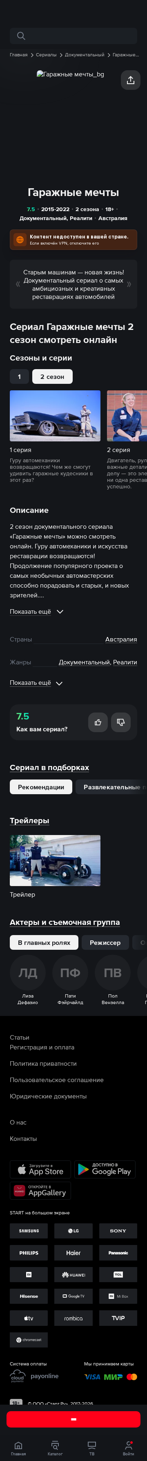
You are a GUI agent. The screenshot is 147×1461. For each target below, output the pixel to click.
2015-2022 (55, 209)
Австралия (112, 218)
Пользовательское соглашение (57, 1079)
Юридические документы (48, 1096)
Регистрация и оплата (42, 1047)
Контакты (23, 1138)
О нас (18, 1122)
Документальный (43, 218)
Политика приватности (43, 1063)
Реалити (81, 218)
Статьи (19, 1037)
